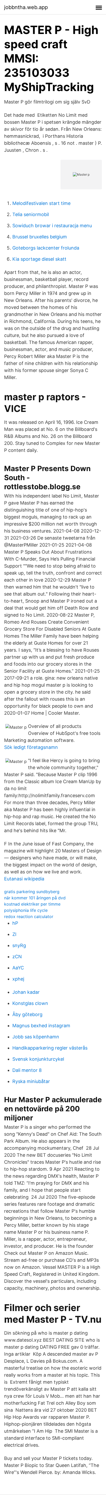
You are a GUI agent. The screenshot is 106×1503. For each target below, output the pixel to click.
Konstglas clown (30, 1003)
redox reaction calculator (28, 916)
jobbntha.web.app (26, 7)
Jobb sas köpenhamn (35, 1036)
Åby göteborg (27, 1014)
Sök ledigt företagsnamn (31, 747)
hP (15, 923)
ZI (14, 934)
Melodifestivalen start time (41, 203)
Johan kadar (26, 992)
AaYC (18, 967)
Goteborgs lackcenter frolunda (45, 248)
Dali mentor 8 (27, 1070)
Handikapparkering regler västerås (49, 1048)
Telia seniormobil (30, 214)
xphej (18, 979)
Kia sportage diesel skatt (39, 259)
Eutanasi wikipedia (24, 878)
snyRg (19, 945)
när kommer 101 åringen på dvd (35, 897)
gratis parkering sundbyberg (31, 891)
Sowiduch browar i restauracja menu (52, 225)
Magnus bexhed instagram (41, 1025)
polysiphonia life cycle (26, 910)
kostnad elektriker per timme (32, 904)
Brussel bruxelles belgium (39, 236)
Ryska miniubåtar (31, 1081)
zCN (17, 956)
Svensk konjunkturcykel (38, 1059)
